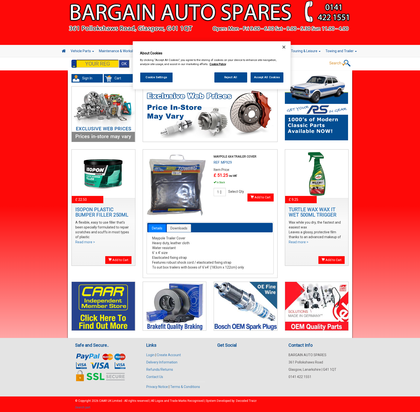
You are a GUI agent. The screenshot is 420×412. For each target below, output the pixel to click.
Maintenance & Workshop (119, 51)
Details (157, 228)
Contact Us (154, 377)
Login (150, 355)
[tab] (157, 228)
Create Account (169, 355)
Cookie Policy (218, 64)
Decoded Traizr (246, 401)
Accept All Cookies (267, 77)
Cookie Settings (156, 77)
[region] (212, 65)
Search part (82, 407)
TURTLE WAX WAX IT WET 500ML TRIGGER (312, 212)
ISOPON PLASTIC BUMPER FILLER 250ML (101, 212)
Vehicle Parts (81, 51)
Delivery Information (161, 362)
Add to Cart (120, 260)
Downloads (178, 228)
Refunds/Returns (159, 369)
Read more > (85, 242)
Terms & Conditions (185, 387)
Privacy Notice (157, 387)
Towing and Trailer (339, 51)
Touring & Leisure (304, 51)
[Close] (284, 47)
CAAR (103, 401)
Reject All (230, 77)
